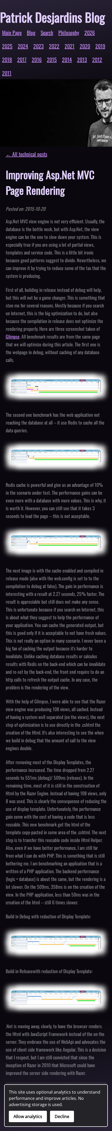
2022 (54, 46)
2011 (6, 73)
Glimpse (13, 336)
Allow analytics (28, 1116)
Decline (62, 1116)
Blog (31, 32)
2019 (100, 46)
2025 (7, 46)
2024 (23, 46)
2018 (7, 59)
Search (47, 32)
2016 (37, 59)
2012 (97, 59)
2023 (38, 46)
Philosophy (68, 32)
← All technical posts (26, 154)
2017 (22, 59)
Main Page (12, 32)
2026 (89, 32)
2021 (69, 46)
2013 (82, 59)
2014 (67, 59)
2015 (52, 59)
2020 (85, 46)
